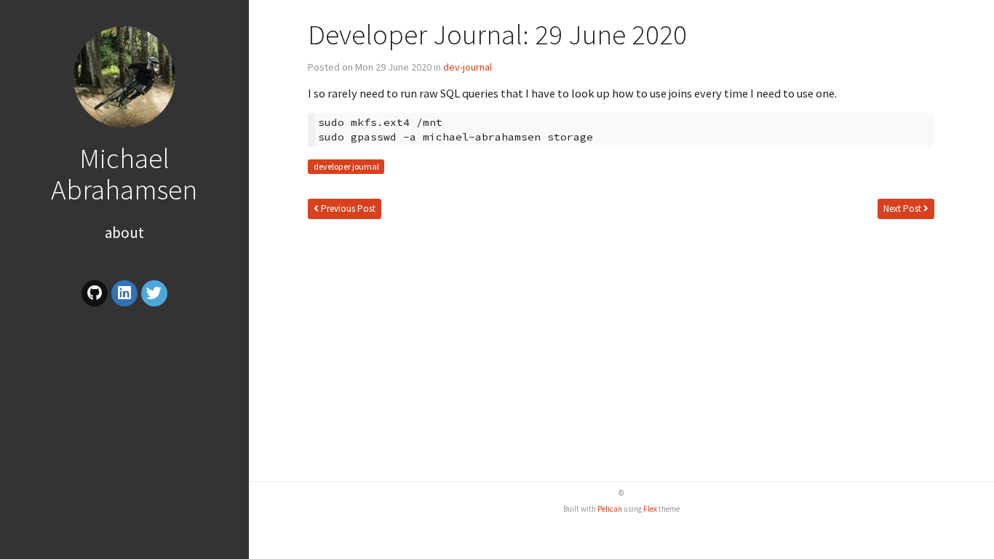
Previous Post (347, 208)
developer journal (346, 167)
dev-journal (467, 67)
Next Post (903, 208)
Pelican (609, 509)
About (124, 232)
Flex (650, 509)
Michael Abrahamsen (124, 173)
